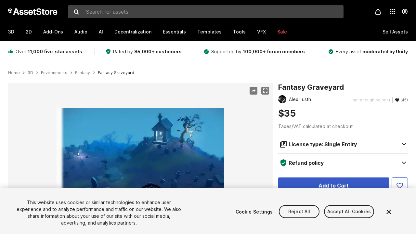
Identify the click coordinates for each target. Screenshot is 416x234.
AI (101, 31)
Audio (80, 31)
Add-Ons (53, 31)
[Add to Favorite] (400, 185)
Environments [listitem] (54, 73)
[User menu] (404, 11)
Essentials (174, 31)
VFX (261, 31)
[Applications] (392, 11)
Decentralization (132, 31)
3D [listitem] (30, 73)
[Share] (253, 91)
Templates (209, 31)
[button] (378, 12)
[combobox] (206, 11)
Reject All (299, 211)
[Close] (389, 212)
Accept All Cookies (349, 211)
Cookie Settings (254, 211)
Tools (239, 31)
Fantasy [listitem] (82, 73)
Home (14, 73)
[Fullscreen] (265, 91)
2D (29, 31)
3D (11, 31)
